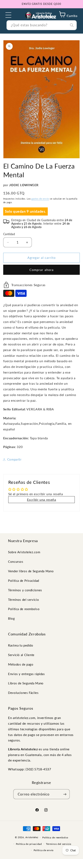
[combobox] (42, 25)
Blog (11, 618)
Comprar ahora (41, 270)
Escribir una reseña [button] (41, 499)
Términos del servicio (23, 599)
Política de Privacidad (23, 580)
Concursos (15, 561)
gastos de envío (40, 198)
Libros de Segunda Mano (26, 683)
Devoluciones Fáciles (23, 692)
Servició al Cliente (21, 655)
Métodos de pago (20, 664)
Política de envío (44, 850)
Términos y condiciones (25, 590)
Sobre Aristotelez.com (24, 552)
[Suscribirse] (64, 794)
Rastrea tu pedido (20, 645)
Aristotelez (31, 837)
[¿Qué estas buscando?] (71, 25)
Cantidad (9, 234)
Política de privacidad (29, 844)
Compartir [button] (14, 459)
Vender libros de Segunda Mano (31, 571)
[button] (8, 15)
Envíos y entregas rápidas (26, 674)
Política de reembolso (23, 609)
